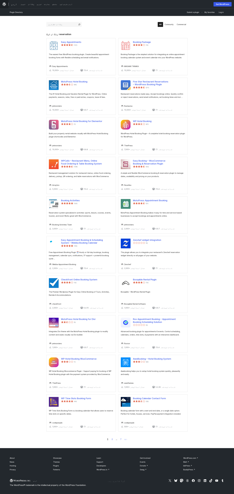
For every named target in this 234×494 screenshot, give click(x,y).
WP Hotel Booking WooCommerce (79, 359)
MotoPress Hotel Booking (74, 81)
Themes (56, 462)
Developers (101, 466)
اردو (35, 481)
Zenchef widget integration (147, 240)
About (12, 458)
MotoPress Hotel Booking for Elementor (81, 121)
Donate (144, 466)
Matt (186, 462)
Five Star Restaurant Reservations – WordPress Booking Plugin (150, 83)
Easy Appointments (71, 42)
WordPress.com (190, 458)
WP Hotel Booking (142, 121)
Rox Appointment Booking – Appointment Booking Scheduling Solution (154, 320)
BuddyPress (189, 470)
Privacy (13, 470)
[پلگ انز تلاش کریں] (79, 24)
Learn (99, 458)
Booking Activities (70, 200)
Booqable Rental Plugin (144, 279)
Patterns (56, 470)
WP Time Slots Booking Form (76, 398)
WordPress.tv (103, 470)
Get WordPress (222, 4)
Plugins (56, 466)
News (12, 462)
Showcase (57, 458)
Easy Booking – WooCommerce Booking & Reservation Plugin (149, 162)
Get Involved (145, 458)
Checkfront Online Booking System (79, 279)
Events (142, 462)
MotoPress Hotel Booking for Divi (78, 319)
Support (100, 462)
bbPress (187, 466)
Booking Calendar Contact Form (149, 398)
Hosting (13, 466)
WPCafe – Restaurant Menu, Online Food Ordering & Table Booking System (81, 162)
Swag (143, 470)
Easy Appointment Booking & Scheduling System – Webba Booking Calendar (82, 241)
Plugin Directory (16, 12)
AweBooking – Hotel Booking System (152, 359)
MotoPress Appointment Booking (150, 200)
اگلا (125, 439)
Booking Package (142, 42)
